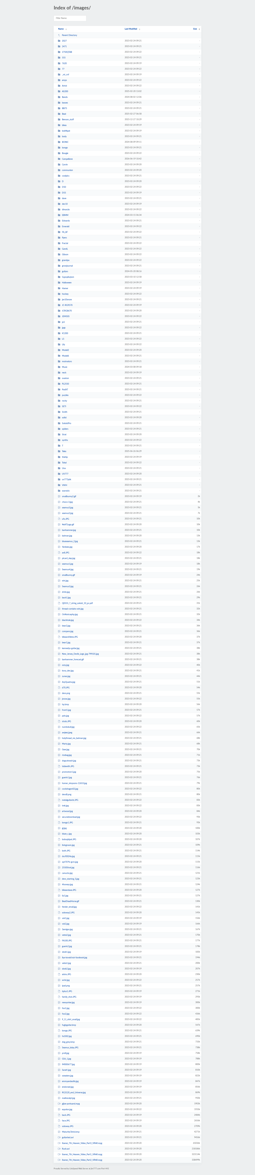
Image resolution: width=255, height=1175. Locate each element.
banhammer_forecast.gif (73, 660)
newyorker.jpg (68, 1003)
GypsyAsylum (68, 277)
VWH (64, 485)
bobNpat (66, 131)
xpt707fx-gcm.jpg (70, 862)
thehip (65, 457)
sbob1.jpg (66, 952)
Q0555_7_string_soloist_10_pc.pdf (77, 603)
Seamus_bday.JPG (70, 1048)
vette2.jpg (66, 935)
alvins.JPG (66, 974)
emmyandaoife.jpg (70, 1081)
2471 (64, 47)
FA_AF (65, 232)
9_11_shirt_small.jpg (71, 1020)
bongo (65, 148)
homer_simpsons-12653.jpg (74, 783)
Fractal (65, 243)
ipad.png (66, 986)
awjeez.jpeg (67, 733)
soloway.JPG (67, 1126)
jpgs (64, 328)
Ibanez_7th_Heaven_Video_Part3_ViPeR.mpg (82, 1143)
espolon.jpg (67, 1109)
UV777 (65, 474)
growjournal (67, 266)
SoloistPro (66, 423)
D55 (64, 193)
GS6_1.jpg (66, 1059)
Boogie (65, 153)
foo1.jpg (65, 1008)
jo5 (63, 322)
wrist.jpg (66, 980)
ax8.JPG (65, 553)
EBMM (65, 215)
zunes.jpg (66, 676)
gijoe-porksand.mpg (71, 1104)
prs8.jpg (65, 1053)
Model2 (65, 350)
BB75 (64, 108)
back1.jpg (66, 598)
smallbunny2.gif (69, 496)
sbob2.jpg (66, 969)
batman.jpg (67, 536)
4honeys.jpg (67, 885)
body (64, 137)
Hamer (65, 288)
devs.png (66, 693)
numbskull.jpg (68, 727)
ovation (65, 378)
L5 (63, 339)
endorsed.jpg (67, 1087)
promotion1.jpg (69, 772)
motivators (67, 362)
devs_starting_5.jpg (70, 879)
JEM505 (66, 316)
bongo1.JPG (67, 823)
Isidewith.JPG (68, 766)
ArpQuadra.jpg (68, 682)
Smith (64, 412)
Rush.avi (66, 1149)
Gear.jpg (65, 749)
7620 (64, 63)
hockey (65, 294)
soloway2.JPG (68, 913)
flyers (64, 238)
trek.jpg (65, 806)
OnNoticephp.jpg (70, 615)
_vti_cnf (65, 75)
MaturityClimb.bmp (71, 1132)
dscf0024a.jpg (68, 856)
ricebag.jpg (67, 755)
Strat (64, 435)
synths (65, 440)
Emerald (65, 227)
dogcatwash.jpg (69, 761)
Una (64, 468)
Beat (64, 114)
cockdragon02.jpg (70, 789)
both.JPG (66, 851)
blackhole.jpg (68, 620)
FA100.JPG (67, 941)
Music (64, 367)
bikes (64, 125)
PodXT (65, 390)
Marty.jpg (66, 744)
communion (67, 170)
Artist (64, 86)
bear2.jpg (66, 626)
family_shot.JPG (69, 997)
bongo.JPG (67, 1031)
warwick (66, 491)
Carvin (65, 165)
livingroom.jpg (68, 845)
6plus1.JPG (67, 991)
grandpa (65, 260)
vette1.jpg (66, 963)
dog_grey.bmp (68, 1042)
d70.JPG (66, 688)
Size (195, 29)
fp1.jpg (65, 896)
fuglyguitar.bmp (69, 1025)
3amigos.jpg (67, 930)
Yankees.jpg (67, 547)
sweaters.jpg (67, 1076)
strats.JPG (66, 721)
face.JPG (66, 1121)
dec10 (65, 204)
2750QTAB (67, 52)
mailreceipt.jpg (68, 1098)
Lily (63, 345)
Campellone (67, 159)
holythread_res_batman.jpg (74, 738)
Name (61, 29)
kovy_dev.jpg (67, 671)
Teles (64, 451)
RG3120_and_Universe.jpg (74, 1093)
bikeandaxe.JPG (69, 890)
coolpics (65, 176)
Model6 (65, 356)
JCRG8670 (67, 311)
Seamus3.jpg (67, 587)
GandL (65, 249)
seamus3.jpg (67, 508)
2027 (64, 41)
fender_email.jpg (69, 907)
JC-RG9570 (67, 305)
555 (64, 58)
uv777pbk (66, 480)
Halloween (67, 283)
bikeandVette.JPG (70, 637)
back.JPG (66, 1115)
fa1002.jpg (67, 1036)
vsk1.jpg (65, 918)
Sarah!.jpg (66, 1070)
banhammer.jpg (69, 530)
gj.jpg (64, 828)
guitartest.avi (67, 1138)
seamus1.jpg (67, 564)
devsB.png (66, 795)
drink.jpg (66, 592)
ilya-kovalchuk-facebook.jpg (74, 958)
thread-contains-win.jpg (72, 609)
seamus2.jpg (67, 513)
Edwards (66, 221)
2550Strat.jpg (68, 868)
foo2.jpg (65, 1014)
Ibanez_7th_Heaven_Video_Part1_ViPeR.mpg (82, 1154)
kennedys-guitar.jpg (70, 648)
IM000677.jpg (68, 1064)
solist (64, 418)
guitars (65, 272)
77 (63, 69)
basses (65, 103)
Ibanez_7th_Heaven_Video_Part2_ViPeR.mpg (82, 1160)
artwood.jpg (67, 811)
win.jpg (65, 581)
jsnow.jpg (66, 699)
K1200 (65, 333)
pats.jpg (65, 716)
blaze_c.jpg (67, 834)
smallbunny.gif (68, 575)
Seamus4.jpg (67, 570)
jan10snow (67, 300)
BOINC (65, 142)
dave (64, 198)
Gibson (65, 255)
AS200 (65, 91)
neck (64, 373)
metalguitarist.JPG (70, 800)
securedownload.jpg (71, 817)
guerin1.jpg (67, 778)
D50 (64, 187)
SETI (64, 406)
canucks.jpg (67, 873)
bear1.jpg (66, 643)
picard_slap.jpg (68, 558)
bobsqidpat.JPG (69, 839)
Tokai (64, 463)
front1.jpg (66, 710)
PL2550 (65, 384)
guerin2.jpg (67, 946)
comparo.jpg (67, 631)
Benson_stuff (68, 120)
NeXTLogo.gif (68, 525)
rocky (64, 401)
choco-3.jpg (67, 502)
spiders (65, 429)
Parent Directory (69, 35)
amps (64, 80)
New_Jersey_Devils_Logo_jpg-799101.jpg (80, 654)
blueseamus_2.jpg (70, 541)
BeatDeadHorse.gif (70, 901)
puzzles (65, 395)
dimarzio (66, 210)
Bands (65, 97)
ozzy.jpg (65, 665)
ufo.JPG (65, 519)
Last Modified (131, 29)
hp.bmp (65, 705)
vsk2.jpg (65, 924)
